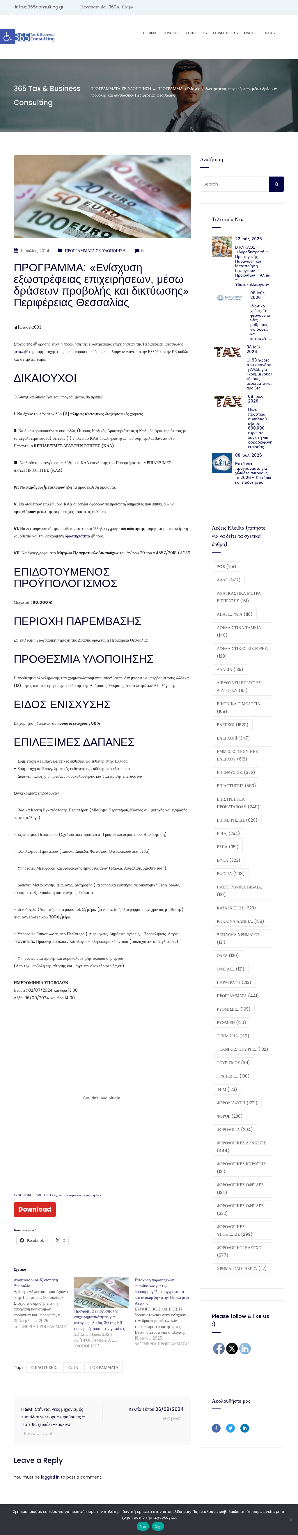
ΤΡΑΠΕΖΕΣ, (233, 1076)
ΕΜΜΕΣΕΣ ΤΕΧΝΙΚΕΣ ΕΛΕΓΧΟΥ (237, 755)
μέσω (18, 352)
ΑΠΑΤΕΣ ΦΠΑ (235, 614)
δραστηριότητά (77, 536)
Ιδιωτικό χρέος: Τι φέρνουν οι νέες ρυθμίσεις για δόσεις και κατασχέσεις (261, 322)
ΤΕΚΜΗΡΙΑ (233, 1036)
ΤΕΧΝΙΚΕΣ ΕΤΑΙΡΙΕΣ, (242, 1049)
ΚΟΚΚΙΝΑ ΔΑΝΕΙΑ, (240, 921)
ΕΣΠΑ (73, 1367)
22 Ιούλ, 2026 (248, 239)
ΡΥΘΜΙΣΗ (231, 1022)
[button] (7, 36)
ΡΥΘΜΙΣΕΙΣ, (234, 1009)
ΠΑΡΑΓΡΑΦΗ (234, 982)
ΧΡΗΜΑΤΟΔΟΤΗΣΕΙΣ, (242, 1269)
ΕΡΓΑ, (228, 833)
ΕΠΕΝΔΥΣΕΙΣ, (236, 772)
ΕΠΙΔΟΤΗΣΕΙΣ (44, 1367)
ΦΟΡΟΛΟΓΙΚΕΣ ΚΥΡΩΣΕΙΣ (241, 1167)
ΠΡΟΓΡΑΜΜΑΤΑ (103, 1367)
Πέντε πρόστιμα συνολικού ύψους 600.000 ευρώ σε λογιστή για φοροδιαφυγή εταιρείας (260, 428)
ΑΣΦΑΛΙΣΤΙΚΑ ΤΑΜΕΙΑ (239, 631)
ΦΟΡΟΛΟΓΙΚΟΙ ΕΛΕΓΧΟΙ (240, 1251)
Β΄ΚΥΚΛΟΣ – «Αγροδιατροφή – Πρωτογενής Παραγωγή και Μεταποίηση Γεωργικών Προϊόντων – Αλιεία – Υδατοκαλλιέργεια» (252, 265)
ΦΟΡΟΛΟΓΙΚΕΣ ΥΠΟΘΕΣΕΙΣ (235, 1230)
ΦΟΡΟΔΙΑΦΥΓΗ (237, 1103)
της (29, 344)
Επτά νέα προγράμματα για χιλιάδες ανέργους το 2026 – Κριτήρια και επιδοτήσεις (253, 473)
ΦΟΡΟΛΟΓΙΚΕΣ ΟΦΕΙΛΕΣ (240, 1188)
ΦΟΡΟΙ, (230, 1116)
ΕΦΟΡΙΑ (231, 874)
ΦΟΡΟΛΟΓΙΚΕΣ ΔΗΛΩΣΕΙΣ (241, 1146)
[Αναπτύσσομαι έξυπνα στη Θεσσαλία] (44, 1303)
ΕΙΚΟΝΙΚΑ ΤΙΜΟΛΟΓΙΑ (238, 707)
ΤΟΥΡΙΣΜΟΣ (233, 1063)
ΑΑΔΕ (229, 580)
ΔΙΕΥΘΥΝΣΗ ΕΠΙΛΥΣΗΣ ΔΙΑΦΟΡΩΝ (239, 686)
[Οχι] (291, 1519)
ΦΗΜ (227, 1089)
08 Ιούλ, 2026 (257, 295)
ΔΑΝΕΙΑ (230, 669)
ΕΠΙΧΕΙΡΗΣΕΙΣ (237, 820)
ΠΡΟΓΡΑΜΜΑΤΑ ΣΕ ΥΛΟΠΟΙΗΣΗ (95, 251)
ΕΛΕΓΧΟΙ (233, 725)
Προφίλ (150, 33)
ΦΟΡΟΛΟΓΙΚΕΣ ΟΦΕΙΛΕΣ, (241, 1209)
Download (34, 1209)
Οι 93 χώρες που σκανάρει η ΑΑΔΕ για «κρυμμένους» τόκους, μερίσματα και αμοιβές (259, 374)
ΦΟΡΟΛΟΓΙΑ (235, 1129)
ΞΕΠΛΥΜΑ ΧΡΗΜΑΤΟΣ (238, 938)
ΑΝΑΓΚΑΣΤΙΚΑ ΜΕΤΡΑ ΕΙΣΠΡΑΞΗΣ (239, 597)
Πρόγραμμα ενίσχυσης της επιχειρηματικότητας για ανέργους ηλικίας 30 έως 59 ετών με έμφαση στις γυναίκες (99, 1319)
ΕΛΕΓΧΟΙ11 (233, 738)
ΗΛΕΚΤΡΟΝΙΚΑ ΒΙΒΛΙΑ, (239, 891)
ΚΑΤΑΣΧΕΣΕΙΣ (236, 908)
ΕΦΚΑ (228, 860)
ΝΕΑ (268, 33)
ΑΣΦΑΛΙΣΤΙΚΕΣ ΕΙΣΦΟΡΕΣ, (242, 652)
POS (226, 566)
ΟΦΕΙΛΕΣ (230, 969)
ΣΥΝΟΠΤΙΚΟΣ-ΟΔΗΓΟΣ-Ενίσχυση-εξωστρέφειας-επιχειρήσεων (58, 1195)
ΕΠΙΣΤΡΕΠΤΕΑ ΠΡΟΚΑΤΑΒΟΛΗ (238, 803)
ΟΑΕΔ (228, 956)
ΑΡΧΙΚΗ (171, 33)
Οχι (158, 1526)
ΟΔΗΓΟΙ (251, 33)
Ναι (143, 1526)
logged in (50, 1477)
